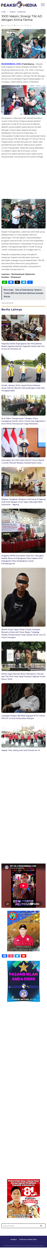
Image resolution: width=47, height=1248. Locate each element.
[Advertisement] (23, 25)
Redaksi (13, 1239)
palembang (9, 303)
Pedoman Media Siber (28, 1239)
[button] (41, 1226)
